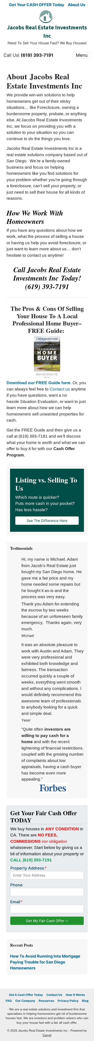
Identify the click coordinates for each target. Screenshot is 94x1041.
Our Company (25, 1000)
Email (16, 902)
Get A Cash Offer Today (26, 995)
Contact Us (54, 995)
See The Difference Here (47, 520)
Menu (82, 55)
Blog (85, 1000)
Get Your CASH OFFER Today (36, 4)
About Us (76, 4)
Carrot (47, 1035)
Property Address (28, 868)
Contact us (60, 389)
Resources (46, 1000)
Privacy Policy (68, 1000)
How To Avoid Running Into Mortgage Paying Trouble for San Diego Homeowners (45, 962)
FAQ (9, 1000)
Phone (16, 885)
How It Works (75, 995)
